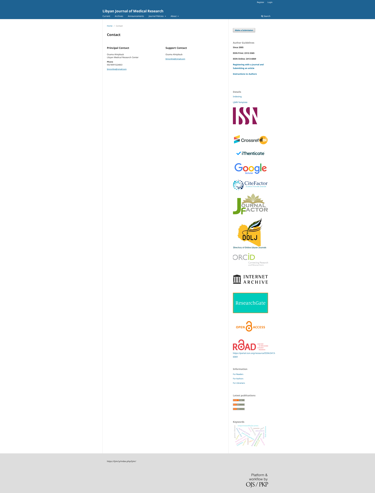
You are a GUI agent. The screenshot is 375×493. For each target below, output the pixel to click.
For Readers (238, 374)
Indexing (237, 96)
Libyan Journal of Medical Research (133, 11)
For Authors (238, 378)
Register (260, 2)
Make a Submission (244, 30)
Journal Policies (156, 16)
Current (106, 16)
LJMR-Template (240, 102)
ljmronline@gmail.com (117, 69)
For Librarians (239, 383)
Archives (119, 16)
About (174, 16)
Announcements (136, 16)
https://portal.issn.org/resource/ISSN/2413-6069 (254, 355)
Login (269, 2)
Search (266, 16)
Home (109, 26)
